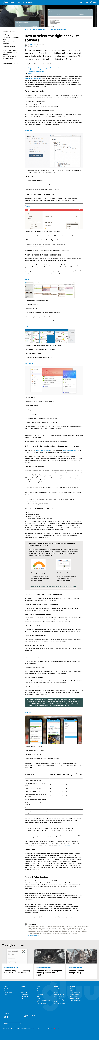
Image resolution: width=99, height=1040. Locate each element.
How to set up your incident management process (41, 70)
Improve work (24, 992)
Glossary (39, 998)
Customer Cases (24, 994)
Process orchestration (38, 30)
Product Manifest (8, 992)
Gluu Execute (29, 713)
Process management (59, 994)
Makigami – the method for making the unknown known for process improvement (50, 68)
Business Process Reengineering (76, 972)
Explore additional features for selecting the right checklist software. (53, 586)
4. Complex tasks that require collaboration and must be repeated (11, 52)
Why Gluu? (20, 2)
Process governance (11, 967)
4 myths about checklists (43, 450)
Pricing (22, 998)
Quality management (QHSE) (57, 30)
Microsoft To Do (30, 363)
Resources (29, 2)
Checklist (30, 73)
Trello (26, 327)
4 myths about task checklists (36, 71)
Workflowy (28, 130)
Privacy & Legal (35, 1029)
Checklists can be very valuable (33, 78)
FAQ (38, 996)
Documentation (40, 989)
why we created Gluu (65, 845)
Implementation (24, 996)
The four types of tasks (9, 35)
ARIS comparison (74, 990)
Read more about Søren (33, 935)
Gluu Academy (40, 990)
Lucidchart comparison (75, 1000)
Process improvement (43, 967)
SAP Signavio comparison (76, 989)
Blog (26, 30)
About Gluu (6, 989)
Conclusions (6, 61)
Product (12, 2)
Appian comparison (74, 998)
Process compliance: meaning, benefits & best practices (17, 972)
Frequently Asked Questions (10, 63)
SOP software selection (59, 1003)
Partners (6, 990)
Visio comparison (74, 996)
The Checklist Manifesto (69, 450)
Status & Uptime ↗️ (41, 1003)
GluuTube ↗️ (40, 994)
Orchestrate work (25, 990)
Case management (58, 998)
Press (5, 994)
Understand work (24, 989)
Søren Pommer (32, 44)
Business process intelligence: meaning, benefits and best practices (49, 973)
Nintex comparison (74, 994)
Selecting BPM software (59, 989)
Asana (27, 279)
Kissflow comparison (75, 992)
